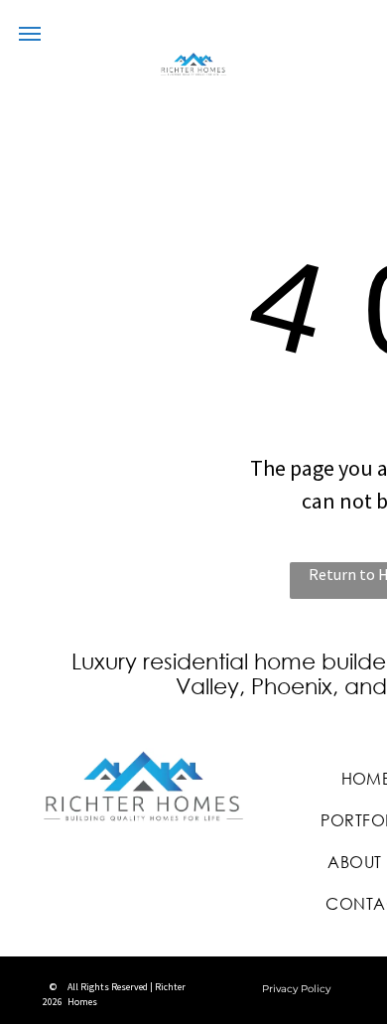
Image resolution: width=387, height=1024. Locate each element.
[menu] (30, 34)
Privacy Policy (296, 988)
